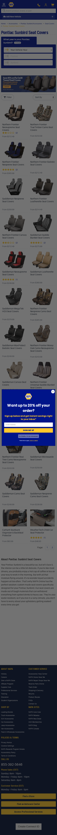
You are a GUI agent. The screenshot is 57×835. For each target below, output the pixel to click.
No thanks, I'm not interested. (28, 436)
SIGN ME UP (28, 430)
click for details (33, 440)
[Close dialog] (53, 391)
